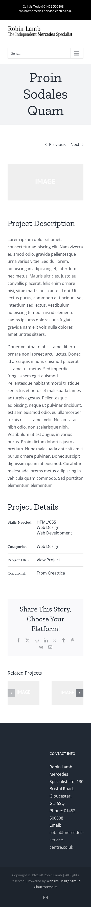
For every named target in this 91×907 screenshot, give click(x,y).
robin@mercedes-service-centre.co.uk (45, 11)
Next (75, 144)
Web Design (48, 527)
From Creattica (51, 573)
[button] (11, 693)
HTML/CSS (46, 522)
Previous (57, 144)
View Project (48, 560)
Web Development (54, 533)
